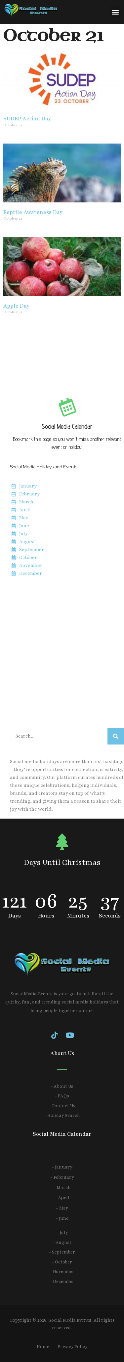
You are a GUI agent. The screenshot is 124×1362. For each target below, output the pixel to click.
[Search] (115, 736)
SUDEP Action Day (27, 118)
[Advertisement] (62, 653)
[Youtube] (69, 1035)
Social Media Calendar (67, 426)
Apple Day (16, 306)
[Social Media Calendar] (67, 407)
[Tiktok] (54, 1035)
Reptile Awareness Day (32, 212)
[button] (115, 11)
